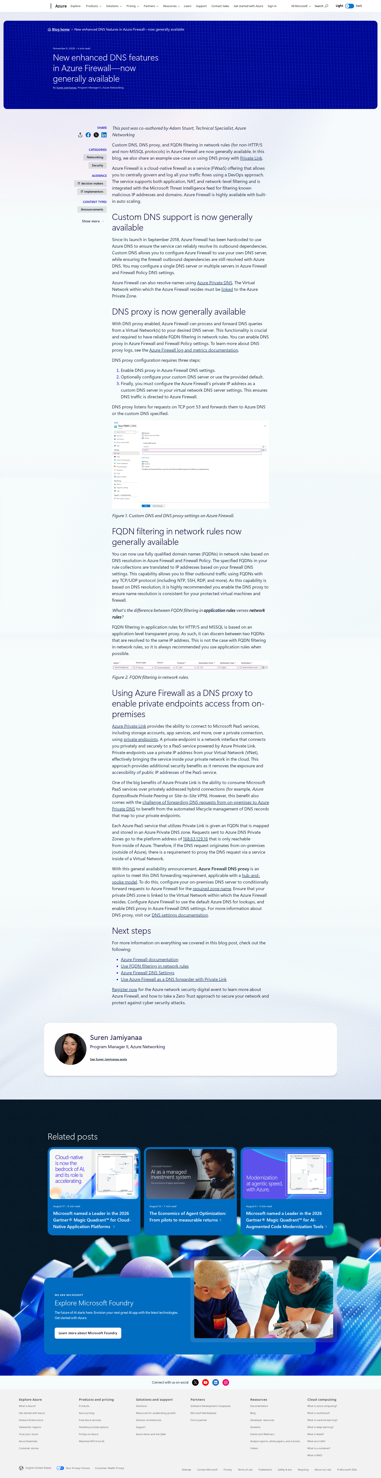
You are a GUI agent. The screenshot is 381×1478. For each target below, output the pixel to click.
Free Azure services (90, 1420)
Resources (170, 6)
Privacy (228, 1469)
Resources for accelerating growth (156, 1413)
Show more (91, 221)
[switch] (349, 6)
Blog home (61, 29)
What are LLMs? (316, 1441)
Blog (253, 1413)
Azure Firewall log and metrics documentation (193, 350)
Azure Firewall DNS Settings (147, 972)
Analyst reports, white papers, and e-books (275, 1441)
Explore (75, 6)
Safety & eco (285, 1469)
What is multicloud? (318, 1413)
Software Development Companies (210, 1406)
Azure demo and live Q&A (151, 1434)
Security (97, 165)
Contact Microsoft (207, 1469)
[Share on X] (96, 134)
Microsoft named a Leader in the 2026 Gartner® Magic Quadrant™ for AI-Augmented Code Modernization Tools (285, 1220)
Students (255, 1427)
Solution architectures (148, 1420)
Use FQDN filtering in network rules (155, 966)
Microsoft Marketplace (203, 1413)
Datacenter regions (30, 1427)
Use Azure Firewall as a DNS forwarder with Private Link (174, 979)
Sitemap (186, 1469)
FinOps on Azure (88, 1434)
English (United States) (38, 1467)
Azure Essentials (28, 1441)
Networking (95, 157)
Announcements (92, 209)
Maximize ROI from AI (91, 1441)
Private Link (251, 158)
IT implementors (92, 191)
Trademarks (265, 1469)
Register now (124, 989)
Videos (254, 1448)
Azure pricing (86, 1413)
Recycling (303, 1469)
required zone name (212, 888)
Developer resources (262, 1420)
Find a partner (198, 1420)
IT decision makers (90, 183)
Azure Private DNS (214, 282)
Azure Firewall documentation (149, 959)
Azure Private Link (129, 726)
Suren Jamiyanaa (66, 87)
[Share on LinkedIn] (104, 134)
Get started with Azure (248, 6)
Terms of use (245, 1469)
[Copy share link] (80, 134)
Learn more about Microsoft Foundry (88, 1333)
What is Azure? (27, 1406)
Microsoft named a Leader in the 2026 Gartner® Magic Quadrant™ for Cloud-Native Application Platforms (92, 1220)
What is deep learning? (320, 1427)
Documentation (259, 1406)
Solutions (112, 6)
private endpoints (141, 739)
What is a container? (319, 1448)
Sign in (272, 6)
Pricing (131, 6)
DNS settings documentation (180, 915)
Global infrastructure (31, 1420)
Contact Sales (220, 6)
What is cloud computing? (322, 1406)
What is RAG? (314, 1455)
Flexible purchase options (93, 1427)
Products (92, 6)
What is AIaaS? (315, 1434)
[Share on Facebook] (88, 134)
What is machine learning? (322, 1420)
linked (227, 289)
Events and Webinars (262, 1434)
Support (201, 6)
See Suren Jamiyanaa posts (108, 1059)
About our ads (323, 1469)
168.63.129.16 (195, 838)
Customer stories (29, 1448)
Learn (187, 6)
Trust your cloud (28, 1434)
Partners (149, 6)
